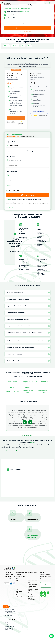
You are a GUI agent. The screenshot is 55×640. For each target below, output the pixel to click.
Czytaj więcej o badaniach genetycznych (9, 450)
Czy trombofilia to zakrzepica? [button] (15, 360)
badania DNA (32, 442)
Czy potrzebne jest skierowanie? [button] (16, 312)
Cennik (29, 578)
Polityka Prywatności (45, 574)
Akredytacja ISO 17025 (21, 572)
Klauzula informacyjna (45, 576)
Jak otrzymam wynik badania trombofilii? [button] (18, 319)
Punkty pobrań (31, 576)
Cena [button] (23, 45)
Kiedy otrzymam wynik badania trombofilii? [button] (18, 326)
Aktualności (19, 596)
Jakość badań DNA (20, 576)
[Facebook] (44, 592)
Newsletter (42, 580)
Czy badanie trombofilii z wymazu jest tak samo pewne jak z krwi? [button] (25, 340)
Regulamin (42, 572)
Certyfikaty (18, 574)
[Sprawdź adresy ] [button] (24, 11)
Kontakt (42, 578)
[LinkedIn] (41, 592)
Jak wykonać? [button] (15, 45)
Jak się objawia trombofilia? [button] (14, 354)
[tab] (2, 3)
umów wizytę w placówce (28, 31)
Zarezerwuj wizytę (29, 195)
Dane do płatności (32, 580)
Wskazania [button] (6, 45)
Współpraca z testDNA (21, 589)
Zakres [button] (29, 45)
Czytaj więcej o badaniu (27, 23)
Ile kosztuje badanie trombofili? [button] (15, 292)
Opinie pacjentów (20, 580)
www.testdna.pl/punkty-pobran (32, 536)
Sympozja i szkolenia (21, 582)
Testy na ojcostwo (32, 584)
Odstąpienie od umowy (45, 585)
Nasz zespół (19, 585)
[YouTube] (44, 595)
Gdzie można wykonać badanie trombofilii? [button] (18, 299)
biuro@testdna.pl (32, 519)
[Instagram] (48, 592)
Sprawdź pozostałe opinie (27, 435)
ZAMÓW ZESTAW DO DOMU (16, 118)
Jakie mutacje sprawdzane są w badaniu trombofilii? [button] (21, 347)
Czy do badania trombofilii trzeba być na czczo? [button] (20, 306)
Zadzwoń (5, 606)
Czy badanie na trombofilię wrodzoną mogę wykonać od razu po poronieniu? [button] (24, 333)
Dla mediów (18, 594)
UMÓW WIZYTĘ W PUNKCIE (39, 111)
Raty (29, 582)
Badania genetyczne (33, 592)
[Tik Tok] (41, 595)
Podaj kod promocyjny (14, 190)
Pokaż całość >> (9, 207)
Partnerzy (18, 587)
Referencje (18, 578)
